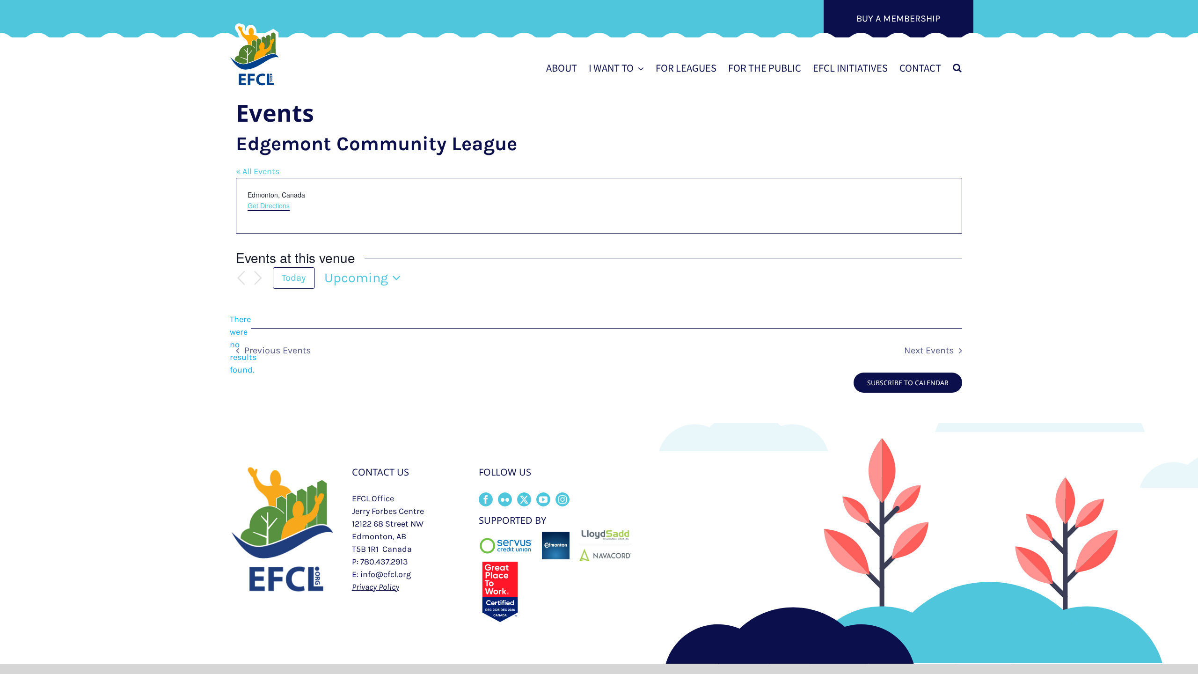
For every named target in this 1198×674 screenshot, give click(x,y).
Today (294, 277)
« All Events (257, 171)
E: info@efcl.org (381, 574)
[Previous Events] (241, 278)
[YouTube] (543, 499)
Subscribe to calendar (908, 383)
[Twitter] (524, 499)
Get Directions (269, 205)
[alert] (243, 345)
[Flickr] (505, 499)
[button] (957, 68)
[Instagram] (562, 499)
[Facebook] (486, 499)
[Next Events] (257, 278)
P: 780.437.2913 (380, 562)
